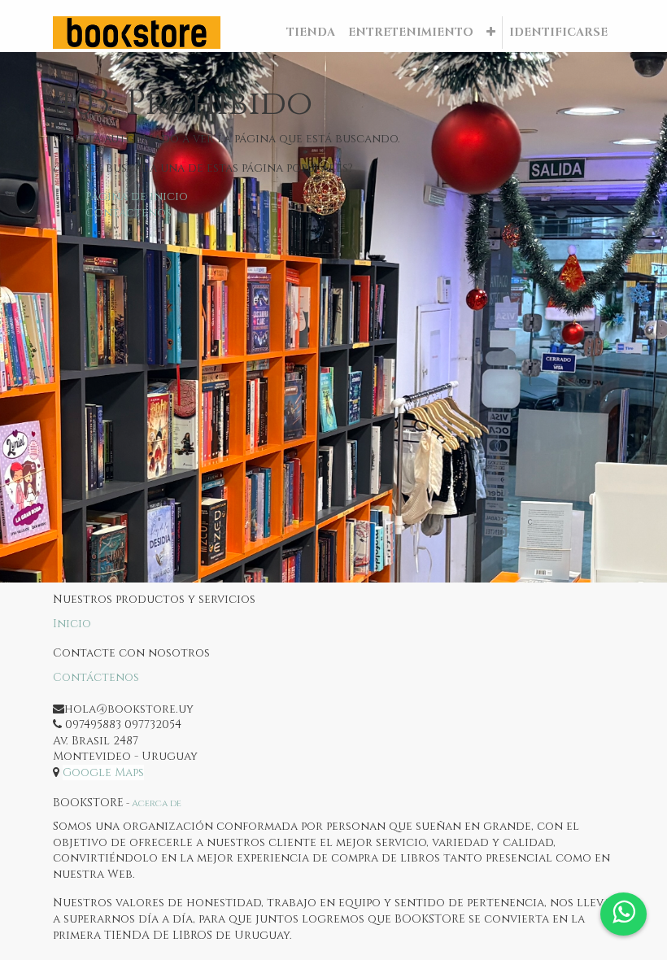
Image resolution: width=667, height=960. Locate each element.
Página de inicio (136, 196)
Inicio (72, 623)
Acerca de (156, 803)
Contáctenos (128, 212)
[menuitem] (311, 32)
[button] (491, 32)
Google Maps (103, 772)
